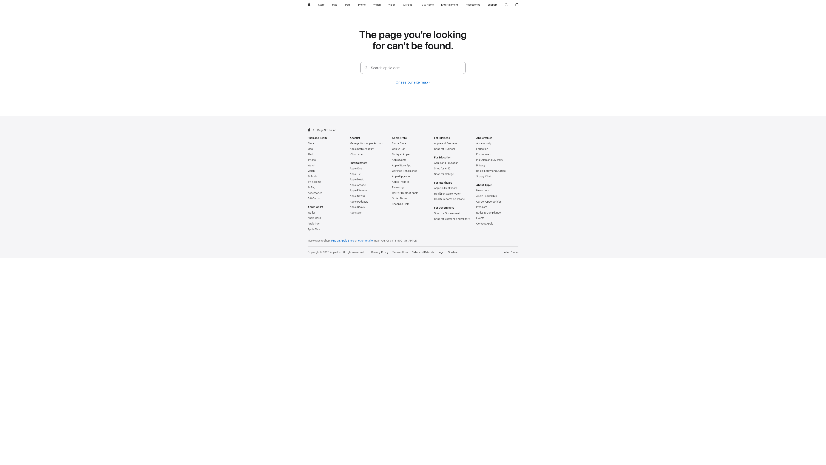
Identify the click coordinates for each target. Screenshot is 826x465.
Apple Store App (401, 165)
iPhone (312, 159)
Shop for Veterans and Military (452, 218)
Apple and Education (446, 162)
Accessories (315, 193)
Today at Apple (401, 154)
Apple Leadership (486, 196)
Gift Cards (314, 198)
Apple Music (357, 179)
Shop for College (444, 174)
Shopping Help (400, 204)
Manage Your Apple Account (366, 143)
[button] (506, 4)
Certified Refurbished (404, 170)
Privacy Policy (379, 252)
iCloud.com (356, 154)
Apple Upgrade (401, 176)
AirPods (312, 176)
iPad (310, 154)
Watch (311, 165)
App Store (356, 212)
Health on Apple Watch (447, 193)
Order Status (399, 198)
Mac (310, 148)
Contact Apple (484, 223)
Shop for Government (447, 213)
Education (482, 148)
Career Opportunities (488, 201)
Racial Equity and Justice (491, 170)
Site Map (453, 252)
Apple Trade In (400, 181)
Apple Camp (399, 159)
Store (311, 143)
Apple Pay (314, 223)
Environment (483, 154)
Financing (398, 187)
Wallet (311, 212)
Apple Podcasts (359, 201)
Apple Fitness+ (358, 190)
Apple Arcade (358, 185)
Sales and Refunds (423, 252)
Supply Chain (484, 176)
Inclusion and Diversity (489, 159)
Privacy (480, 165)
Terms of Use (400, 252)
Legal (441, 252)
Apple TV (355, 174)
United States (510, 252)
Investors (481, 207)
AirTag (311, 187)
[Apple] (309, 130)
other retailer (366, 240)
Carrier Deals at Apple (405, 193)
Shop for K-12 (442, 168)
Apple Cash (314, 229)
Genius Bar (398, 148)
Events (480, 218)
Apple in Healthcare (446, 188)
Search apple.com (386, 68)
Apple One (356, 168)
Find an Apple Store (342, 240)
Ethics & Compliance (488, 212)
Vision (311, 170)
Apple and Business (445, 143)
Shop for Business (444, 148)
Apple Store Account (362, 148)
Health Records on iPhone (449, 199)
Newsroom (482, 190)
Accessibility (483, 143)
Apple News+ (357, 196)
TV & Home (314, 181)
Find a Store (399, 143)
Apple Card (314, 218)
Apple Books (357, 207)
